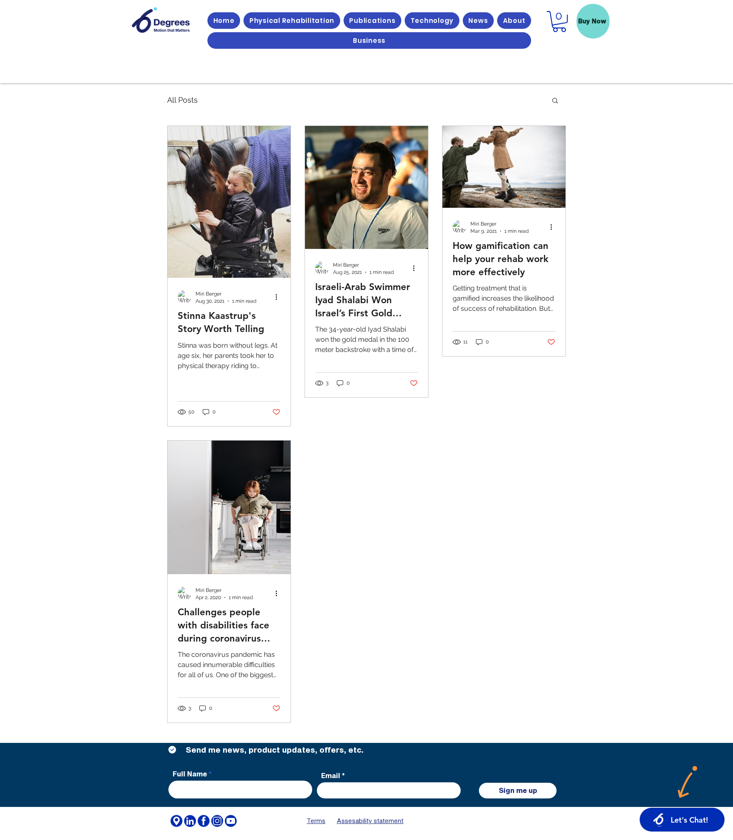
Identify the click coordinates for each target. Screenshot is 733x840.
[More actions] (279, 297)
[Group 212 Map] (176, 821)
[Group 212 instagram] (217, 821)
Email (330, 775)
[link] (559, 21)
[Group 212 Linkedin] (190, 821)
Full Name (190, 773)
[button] (555, 101)
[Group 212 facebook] (203, 821)
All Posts (182, 99)
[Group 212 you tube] (230, 821)
